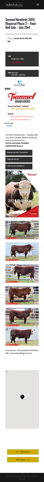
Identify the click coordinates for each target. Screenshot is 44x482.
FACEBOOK (9, 126)
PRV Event (25, 452)
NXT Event (20, 459)
